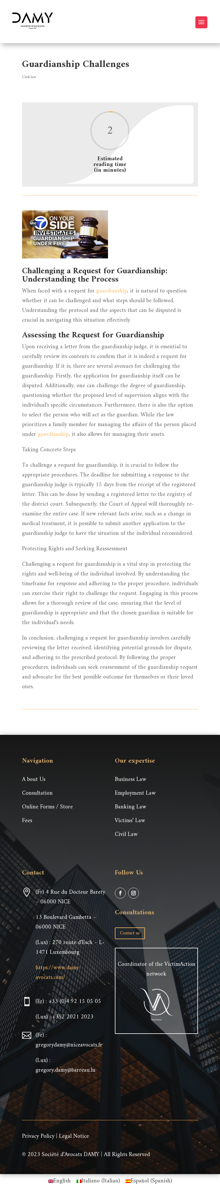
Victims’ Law (130, 821)
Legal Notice (74, 1136)
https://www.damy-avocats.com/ (58, 973)
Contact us (130, 933)
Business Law (130, 780)
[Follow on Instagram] (133, 893)
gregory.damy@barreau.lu (65, 1070)
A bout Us (33, 780)
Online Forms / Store (47, 807)
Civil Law (126, 835)
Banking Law (130, 807)
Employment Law (135, 793)
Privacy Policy (38, 1136)
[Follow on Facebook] (120, 893)
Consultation (37, 793)
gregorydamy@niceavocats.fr (69, 1045)
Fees (27, 821)
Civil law (29, 77)
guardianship (111, 291)
